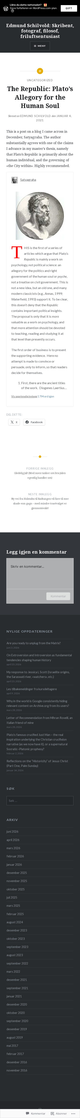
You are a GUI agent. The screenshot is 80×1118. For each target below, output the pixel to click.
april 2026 (13, 840)
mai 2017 (12, 1045)
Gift (69, 8)
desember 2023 (17, 930)
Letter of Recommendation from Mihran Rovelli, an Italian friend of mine (40, 720)
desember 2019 (17, 1029)
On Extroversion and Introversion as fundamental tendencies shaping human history (39, 657)
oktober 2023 (16, 938)
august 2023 (15, 955)
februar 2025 (15, 914)
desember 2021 (17, 979)
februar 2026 (15, 856)
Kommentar (58, 596)
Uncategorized (40, 80)
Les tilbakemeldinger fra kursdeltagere (32, 689)
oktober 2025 (16, 889)
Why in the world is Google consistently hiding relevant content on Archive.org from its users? (38, 703)
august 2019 (15, 1037)
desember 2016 (17, 1062)
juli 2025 (12, 897)
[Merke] (40, 800)
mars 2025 (13, 905)
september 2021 (17, 988)
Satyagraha (28, 179)
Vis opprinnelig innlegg (24, 396)
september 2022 (17, 963)
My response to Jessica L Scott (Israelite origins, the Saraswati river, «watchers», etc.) (38, 674)
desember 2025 (17, 872)
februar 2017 (15, 1054)
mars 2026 (13, 848)
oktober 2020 (16, 1013)
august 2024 (15, 922)
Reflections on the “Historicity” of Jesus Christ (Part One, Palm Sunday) (37, 763)
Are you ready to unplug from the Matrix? (34, 643)
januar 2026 (14, 864)
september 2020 (17, 1021)
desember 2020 (17, 1004)
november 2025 (17, 881)
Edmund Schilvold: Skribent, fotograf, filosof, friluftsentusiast (40, 30)
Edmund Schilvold (35, 116)
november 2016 (17, 1070)
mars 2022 (13, 971)
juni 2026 (12, 831)
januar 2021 (14, 996)
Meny (42, 45)
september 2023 (17, 947)
